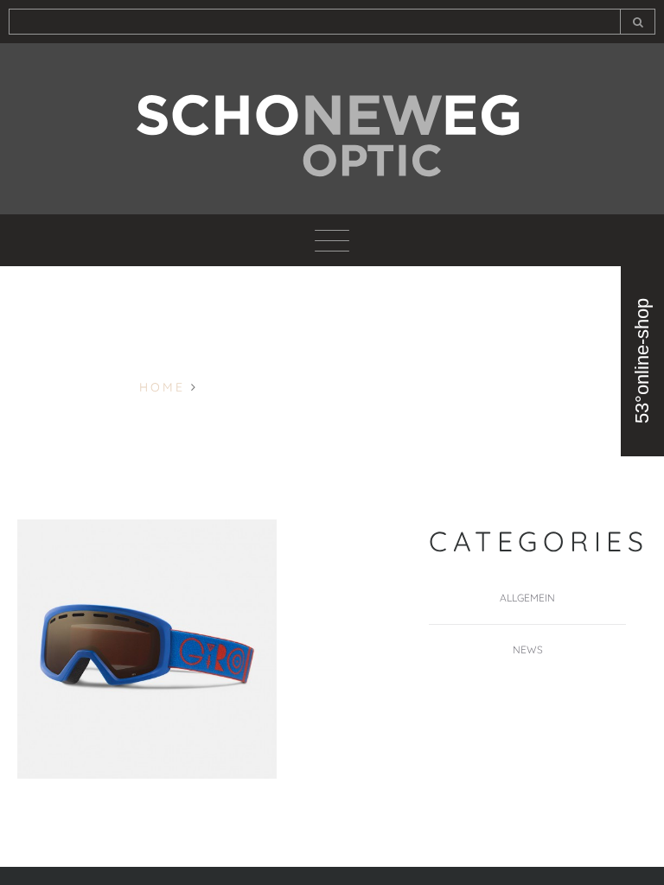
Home (162, 387)
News (528, 649)
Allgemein (527, 597)
